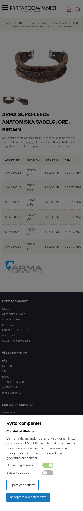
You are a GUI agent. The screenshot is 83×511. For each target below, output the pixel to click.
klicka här (68, 443)
